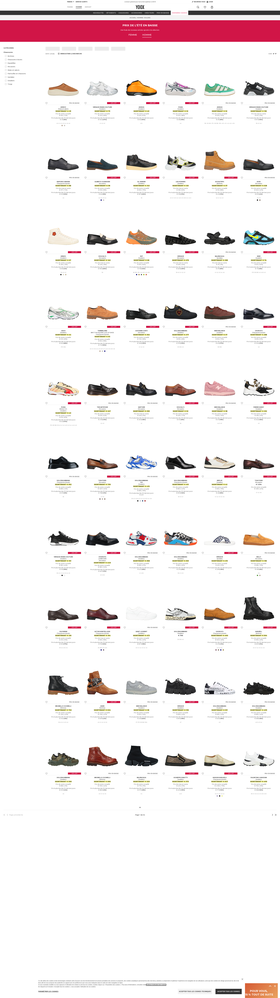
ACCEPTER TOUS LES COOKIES (228, 991)
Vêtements (111, 13)
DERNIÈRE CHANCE (179, 13)
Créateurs (149, 13)
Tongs (10, 84)
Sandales (11, 77)
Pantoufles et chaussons (17, 73)
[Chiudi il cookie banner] (242, 979)
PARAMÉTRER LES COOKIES (48, 991)
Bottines (11, 56)
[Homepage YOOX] (140, 7)
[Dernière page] (274, 815)
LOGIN (210, 2)
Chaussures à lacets (15, 59)
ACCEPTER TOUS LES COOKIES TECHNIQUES (195, 991)
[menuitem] (70, 7)
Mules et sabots (13, 70)
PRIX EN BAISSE (163, 13)
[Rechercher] (198, 7)
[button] (23, 52)
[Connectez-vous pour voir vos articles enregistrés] (205, 7)
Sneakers (11, 80)
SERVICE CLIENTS (81, 2)
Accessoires (136, 13)
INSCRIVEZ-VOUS (199, 2)
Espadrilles (12, 63)
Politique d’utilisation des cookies (156, 985)
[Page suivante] (265, 815)
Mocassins (11, 66)
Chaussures (123, 13)
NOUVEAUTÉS (98, 13)
